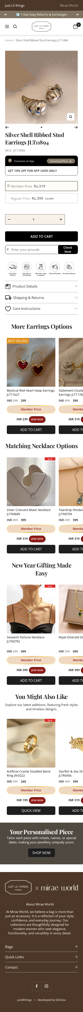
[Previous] (7, 127)
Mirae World (69, 5)
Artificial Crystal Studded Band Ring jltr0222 (28, 773)
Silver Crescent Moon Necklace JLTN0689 (29, 512)
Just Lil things (14, 5)
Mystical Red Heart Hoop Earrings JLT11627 (31, 392)
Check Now (67, 249)
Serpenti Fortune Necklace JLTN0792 (25, 639)
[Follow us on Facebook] (37, 986)
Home (9, 40)
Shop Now (41, 852)
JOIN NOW (37, 419)
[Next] (76, 127)
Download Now (59, 161)
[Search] (15, 26)
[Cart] (75, 26)
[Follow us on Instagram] (46, 986)
